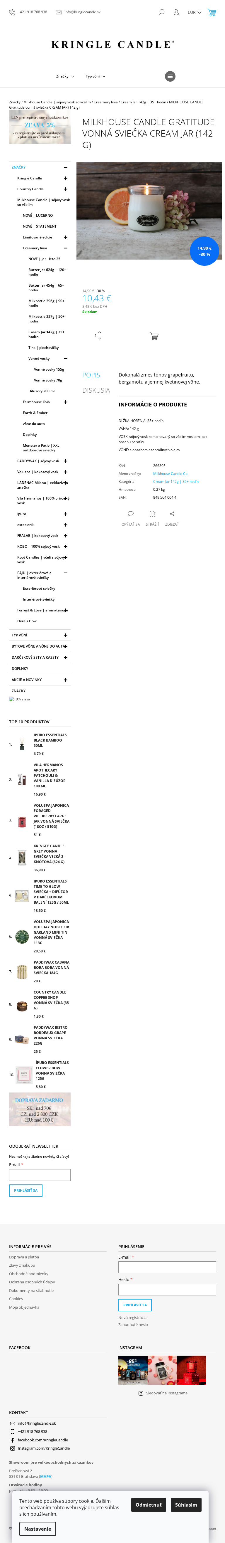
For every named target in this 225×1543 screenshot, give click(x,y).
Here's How (27, 620)
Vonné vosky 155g (49, 369)
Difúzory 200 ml (41, 391)
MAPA (45, 1476)
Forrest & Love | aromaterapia (42, 610)
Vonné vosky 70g (48, 380)
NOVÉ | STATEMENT (40, 226)
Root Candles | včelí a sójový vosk (41, 559)
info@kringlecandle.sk (37, 1423)
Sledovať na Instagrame (167, 1393)
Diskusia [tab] (96, 390)
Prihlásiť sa (26, 1190)
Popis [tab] (91, 374)
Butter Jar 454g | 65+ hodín (46, 288)
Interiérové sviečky (38, 599)
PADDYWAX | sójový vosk (38, 460)
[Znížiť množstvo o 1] (100, 339)
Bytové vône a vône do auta (38, 646)
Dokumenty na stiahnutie (31, 1290)
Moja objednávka (24, 1307)
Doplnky (30, 434)
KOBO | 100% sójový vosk (38, 546)
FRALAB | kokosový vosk (37, 535)
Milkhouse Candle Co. (170, 473)
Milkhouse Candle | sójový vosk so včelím (43, 202)
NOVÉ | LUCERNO (38, 215)
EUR (192, 12)
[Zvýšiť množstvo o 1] (100, 333)
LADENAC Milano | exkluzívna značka (42, 485)
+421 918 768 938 (32, 1431)
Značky (18, 167)
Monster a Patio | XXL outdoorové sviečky (41, 448)
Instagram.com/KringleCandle (44, 1448)
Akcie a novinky (27, 679)
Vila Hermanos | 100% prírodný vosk (43, 500)
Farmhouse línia (36, 401)
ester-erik (25, 524)
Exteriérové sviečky (39, 588)
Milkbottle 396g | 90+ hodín (46, 303)
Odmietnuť (149, 1505)
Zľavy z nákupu (22, 1265)
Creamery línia (35, 248)
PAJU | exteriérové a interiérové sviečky (34, 575)
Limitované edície (37, 237)
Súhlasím (186, 1505)
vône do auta (34, 423)
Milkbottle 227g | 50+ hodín (46, 319)
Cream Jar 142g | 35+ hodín (46, 334)
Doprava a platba (24, 1257)
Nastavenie (37, 1529)
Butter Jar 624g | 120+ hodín (47, 272)
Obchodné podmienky (28, 1273)
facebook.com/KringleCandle (43, 1440)
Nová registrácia (132, 1317)
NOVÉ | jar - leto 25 (44, 258)
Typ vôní (19, 635)
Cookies (16, 1298)
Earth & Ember (35, 412)
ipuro (21, 513)
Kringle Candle (29, 178)
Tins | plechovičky (43, 347)
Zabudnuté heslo (133, 1324)
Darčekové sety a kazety (35, 657)
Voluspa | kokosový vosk (37, 471)
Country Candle (30, 188)
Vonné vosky (39, 358)
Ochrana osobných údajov (32, 1282)
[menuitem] (65, 76)
